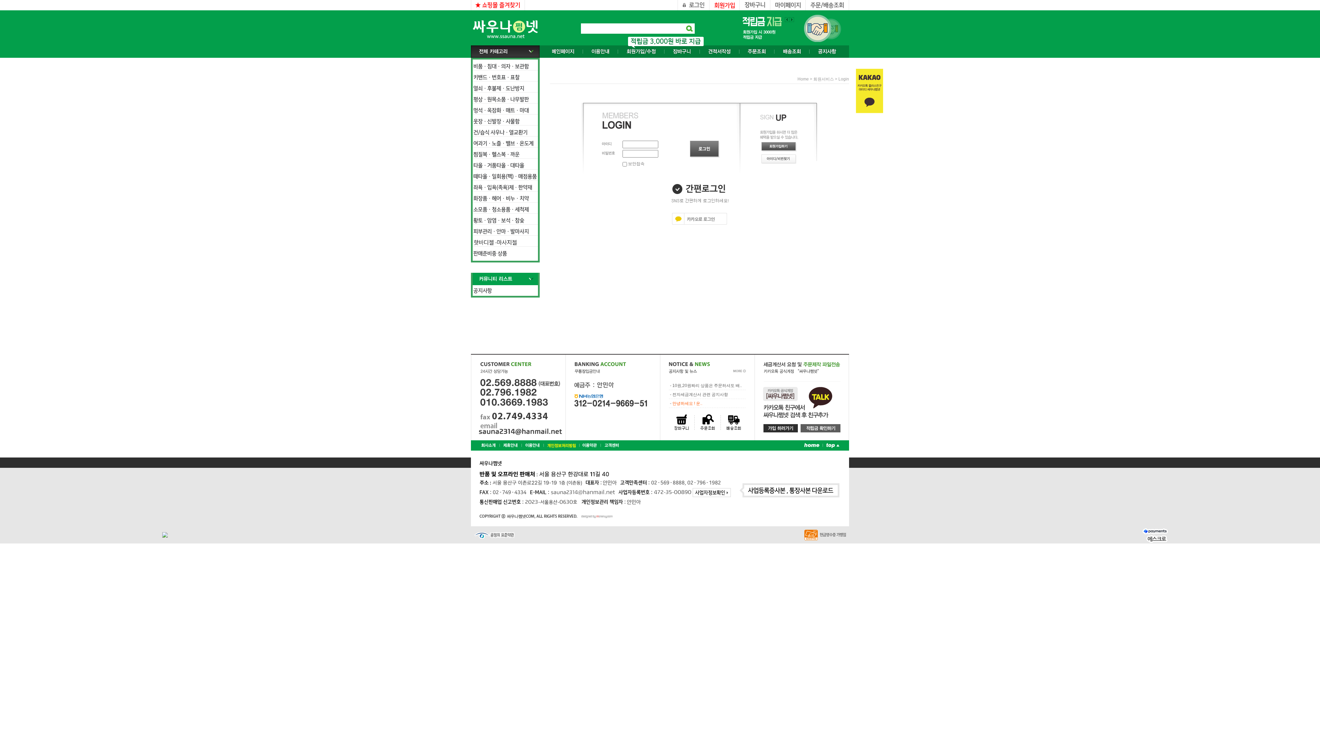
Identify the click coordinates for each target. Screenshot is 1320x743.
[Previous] (791, 19)
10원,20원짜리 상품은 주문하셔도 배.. (707, 385)
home (803, 79)
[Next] (787, 19)
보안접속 (636, 163)
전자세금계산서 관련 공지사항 (700, 394)
